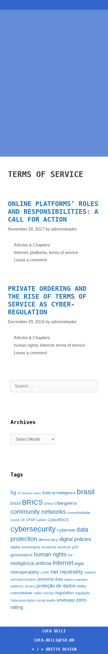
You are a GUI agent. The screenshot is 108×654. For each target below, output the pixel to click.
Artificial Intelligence (58, 493)
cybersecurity (33, 529)
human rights (26, 345)
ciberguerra (65, 503)
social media (45, 600)
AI (19, 493)
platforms (38, 252)
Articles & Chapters (32, 245)
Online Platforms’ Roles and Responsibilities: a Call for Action (53, 211)
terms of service (63, 252)
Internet (21, 252)
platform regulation (76, 579)
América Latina (31, 493)
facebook (64, 547)
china (48, 503)
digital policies (75, 539)
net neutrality (67, 572)
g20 (75, 547)
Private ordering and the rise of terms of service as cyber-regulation (47, 300)
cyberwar (66, 530)
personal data (50, 579)
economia (49, 547)
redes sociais (44, 593)
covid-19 (17, 520)
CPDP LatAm (36, 520)
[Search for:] (54, 386)
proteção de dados (55, 585)
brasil (85, 492)
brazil (15, 503)
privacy (30, 586)
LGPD (45, 572)
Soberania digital (22, 600)
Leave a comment (30, 260)
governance (21, 555)
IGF (70, 555)
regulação (82, 593)
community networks (38, 512)
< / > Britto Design (54, 649)
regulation (64, 592)
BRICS (32, 502)
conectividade (78, 512)
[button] (54, 5)
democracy (48, 540)
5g (13, 492)
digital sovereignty (25, 547)
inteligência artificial (30, 563)
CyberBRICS (58, 520)
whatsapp (66, 600)
